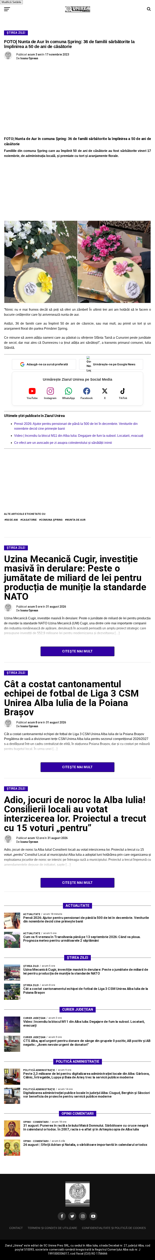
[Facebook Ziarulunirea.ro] (62, 1216)
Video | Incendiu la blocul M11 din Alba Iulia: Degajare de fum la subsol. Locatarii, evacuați (78, 435)
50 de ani (12, 519)
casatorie (29, 519)
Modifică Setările (11, 2)
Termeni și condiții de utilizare (52, 1228)
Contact (16, 1228)
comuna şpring (52, 519)
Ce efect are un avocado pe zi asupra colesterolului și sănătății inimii (63, 442)
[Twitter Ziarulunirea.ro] (72, 1216)
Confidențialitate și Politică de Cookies (114, 1228)
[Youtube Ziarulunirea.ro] (93, 1216)
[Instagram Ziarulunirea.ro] (83, 1216)
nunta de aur (76, 519)
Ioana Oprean (29, 58)
